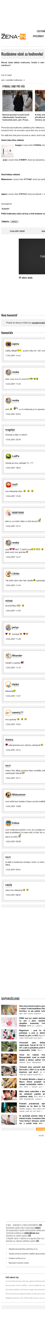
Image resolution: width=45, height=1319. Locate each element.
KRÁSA (14, 221)
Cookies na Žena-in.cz (17, 1258)
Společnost (38, 36)
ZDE (40, 1225)
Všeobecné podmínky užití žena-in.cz (23, 1249)
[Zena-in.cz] (15, 36)
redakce (37, 1227)
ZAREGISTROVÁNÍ (38, 322)
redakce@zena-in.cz (31, 1232)
